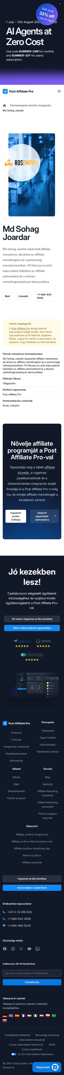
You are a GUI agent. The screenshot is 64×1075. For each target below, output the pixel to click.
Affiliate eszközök (32, 862)
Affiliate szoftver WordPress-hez (32, 848)
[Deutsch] (5, 1015)
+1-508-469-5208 (19, 925)
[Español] (17, 1015)
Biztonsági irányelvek (47, 1035)
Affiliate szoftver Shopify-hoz (32, 834)
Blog (47, 777)
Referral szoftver (32, 855)
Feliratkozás (32, 982)
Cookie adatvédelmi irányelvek (26, 1044)
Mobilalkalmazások (16, 753)
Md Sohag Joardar (13, 110)
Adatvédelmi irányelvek (32, 1039)
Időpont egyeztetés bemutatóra (42, 516)
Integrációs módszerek (16, 746)
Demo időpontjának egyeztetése (32, 627)
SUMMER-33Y (21, 55)
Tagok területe (48, 737)
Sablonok (47, 784)
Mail (7, 296)
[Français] (23, 1015)
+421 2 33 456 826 (20, 912)
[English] (11, 1015)
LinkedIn (23, 296)
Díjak (16, 784)
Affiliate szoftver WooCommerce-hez (32, 841)
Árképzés (16, 732)
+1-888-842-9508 (44, 296)
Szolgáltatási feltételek (17, 1035)
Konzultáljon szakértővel (32, 887)
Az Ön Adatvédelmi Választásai (35, 1054)
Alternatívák (16, 760)
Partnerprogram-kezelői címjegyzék (30, 105)
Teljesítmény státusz (47, 751)
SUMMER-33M (29, 51)
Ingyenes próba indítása (15, 516)
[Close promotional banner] (60, 3)
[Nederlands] (42, 1015)
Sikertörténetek (16, 791)
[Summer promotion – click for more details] (32, 42)
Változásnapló (47, 744)
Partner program (16, 798)
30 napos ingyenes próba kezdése (32, 618)
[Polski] (48, 1015)
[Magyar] (29, 1015)
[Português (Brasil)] (54, 1015)
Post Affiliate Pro (20, 328)
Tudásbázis (47, 730)
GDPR (52, 1044)
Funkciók (16, 739)
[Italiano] (35, 1015)
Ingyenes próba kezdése (32, 878)
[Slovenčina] (5, 1020)
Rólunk (16, 777)
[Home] (4, 105)
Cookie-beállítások (32, 1049)
